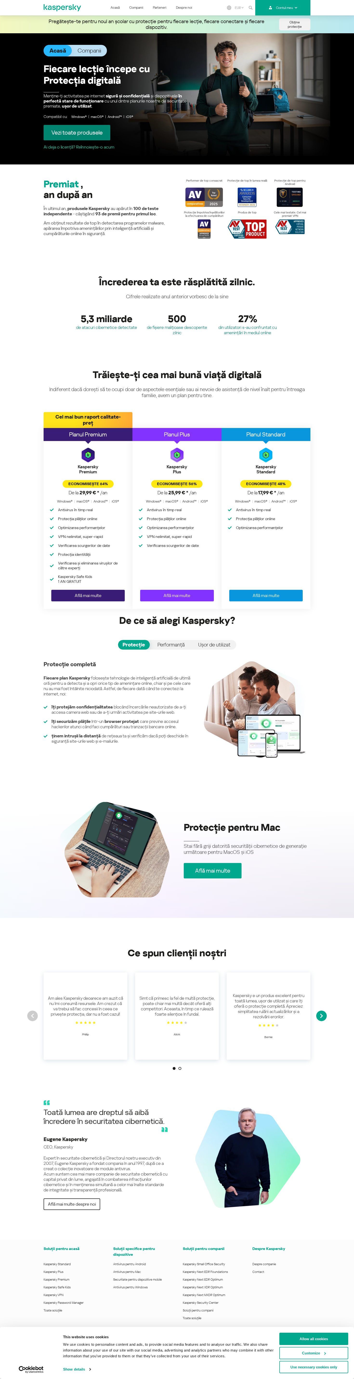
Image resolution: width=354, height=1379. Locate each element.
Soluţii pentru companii (203, 1248)
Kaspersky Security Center (200, 1302)
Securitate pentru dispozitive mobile (137, 1279)
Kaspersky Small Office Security (204, 1264)
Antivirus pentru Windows (130, 1287)
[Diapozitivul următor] (321, 1016)
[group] (85, 1016)
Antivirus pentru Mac (127, 1272)
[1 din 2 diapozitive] (174, 1068)
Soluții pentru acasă (61, 1248)
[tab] (134, 645)
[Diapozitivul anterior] (32, 1016)
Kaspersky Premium (56, 1279)
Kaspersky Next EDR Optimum (203, 1279)
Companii (136, 7)
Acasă (115, 7)
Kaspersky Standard (57, 1264)
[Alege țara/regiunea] (229, 8)
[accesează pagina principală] (63, 7)
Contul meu (284, 8)
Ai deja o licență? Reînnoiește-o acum (79, 146)
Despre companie (264, 1264)
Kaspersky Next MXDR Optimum (204, 1295)
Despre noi (184, 7)
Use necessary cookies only (313, 1367)
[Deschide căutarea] (250, 8)
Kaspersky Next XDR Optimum (203, 1287)
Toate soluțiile (53, 1310)
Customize (311, 1353)
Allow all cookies (314, 1339)
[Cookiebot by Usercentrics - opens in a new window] (31, 1369)
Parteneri (159, 7)
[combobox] (239, 7)
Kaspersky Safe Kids (57, 1287)
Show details (74, 1369)
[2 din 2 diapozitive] (180, 1068)
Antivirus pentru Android (129, 1264)
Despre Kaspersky (268, 1248)
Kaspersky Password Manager (64, 1302)
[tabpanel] (177, 709)
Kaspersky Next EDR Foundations (205, 1272)
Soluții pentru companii (198, 1310)
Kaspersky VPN (54, 1295)
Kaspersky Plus (53, 1272)
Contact (258, 1272)
